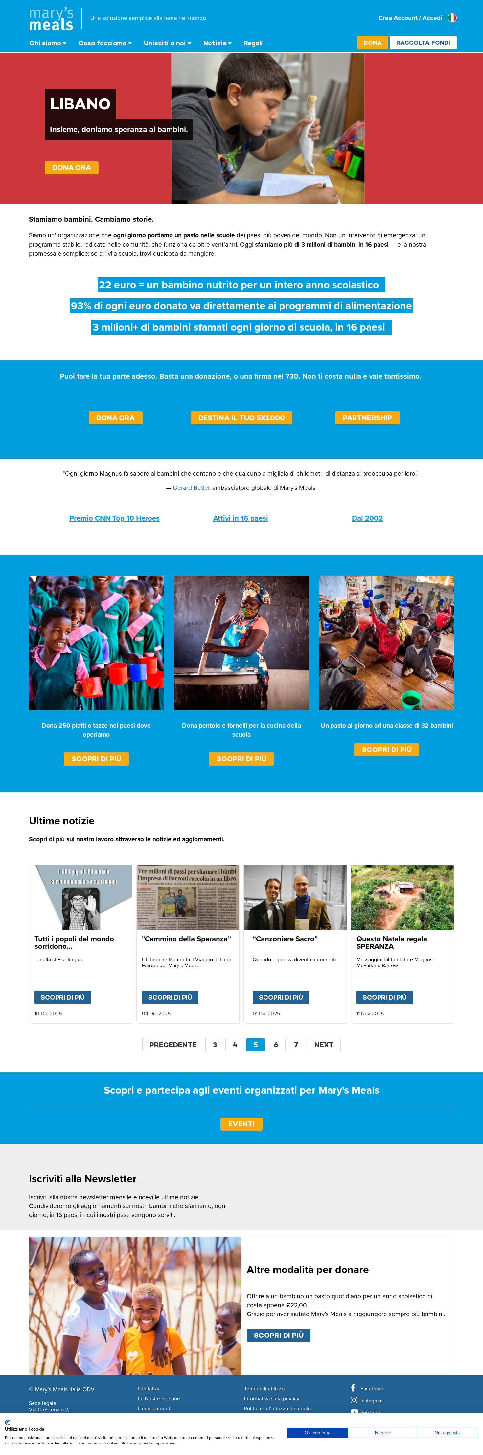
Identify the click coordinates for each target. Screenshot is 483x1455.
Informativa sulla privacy (271, 1398)
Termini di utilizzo (264, 1388)
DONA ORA (72, 167)
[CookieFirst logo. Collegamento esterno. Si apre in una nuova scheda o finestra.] (7, 1422)
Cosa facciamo (102, 43)
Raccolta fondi (423, 42)
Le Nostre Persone (159, 1398)
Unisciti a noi (165, 43)
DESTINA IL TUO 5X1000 (241, 417)
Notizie (214, 43)
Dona (373, 42)
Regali (253, 43)
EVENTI (241, 1123)
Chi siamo (45, 43)
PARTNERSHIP (367, 417)
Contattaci (150, 1388)
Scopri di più (96, 758)
